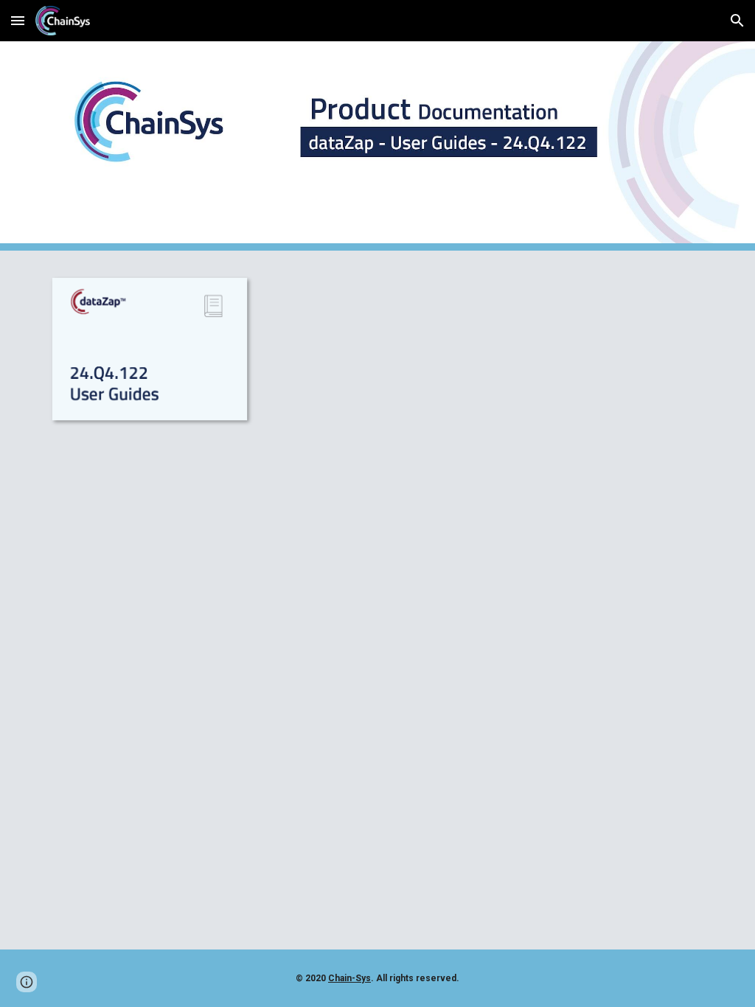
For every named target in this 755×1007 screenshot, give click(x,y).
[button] (17, 20)
